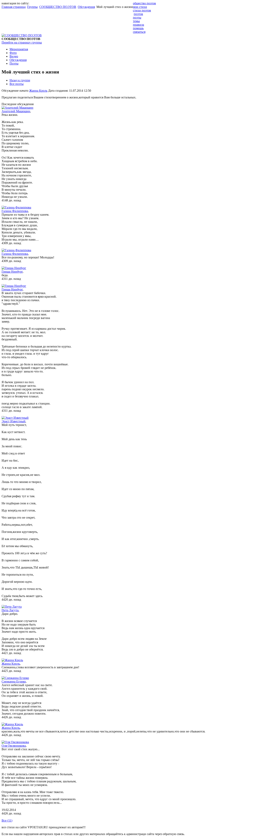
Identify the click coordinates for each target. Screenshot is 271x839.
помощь (138, 28)
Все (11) (7, 820)
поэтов (138, 14)
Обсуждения (86, 7)
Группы (32, 7)
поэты (137, 17)
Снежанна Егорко (14, 681)
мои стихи (140, 7)
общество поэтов (144, 3)
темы (136, 21)
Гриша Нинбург (12, 271)
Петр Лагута (10, 610)
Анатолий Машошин (16, 111)
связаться (139, 31)
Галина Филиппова (15, 211)
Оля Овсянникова (14, 745)
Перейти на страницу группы (22, 42)
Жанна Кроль (38, 90)
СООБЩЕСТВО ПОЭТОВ (57, 7)
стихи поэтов (142, 10)
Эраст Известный (13, 421)
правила (138, 24)
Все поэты (17, 84)
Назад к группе (20, 80)
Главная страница (14, 7)
